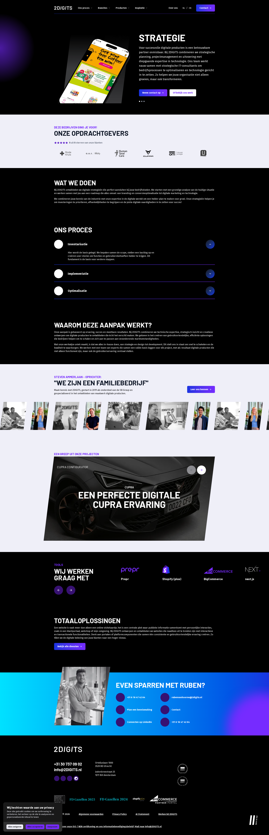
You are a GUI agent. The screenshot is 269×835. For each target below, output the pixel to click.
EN (190, 8)
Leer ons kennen (199, 389)
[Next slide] (201, 470)
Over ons (173, 8)
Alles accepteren (35, 827)
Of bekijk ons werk (183, 92)
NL (184, 8)
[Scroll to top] (253, 819)
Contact (204, 8)
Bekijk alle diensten (68, 646)
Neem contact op (151, 92)
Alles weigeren (14, 827)
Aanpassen (52, 827)
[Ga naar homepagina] (63, 8)
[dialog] (32, 817)
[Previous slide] (191, 470)
